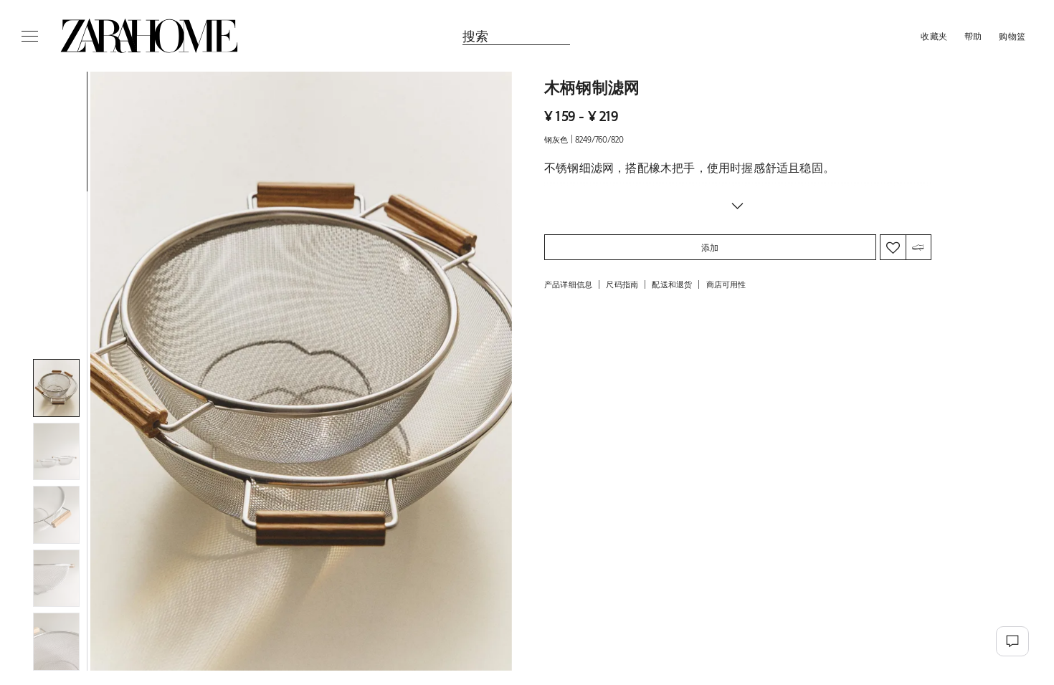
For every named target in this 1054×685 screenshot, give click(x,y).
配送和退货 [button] (672, 284)
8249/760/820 (599, 139)
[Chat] (1012, 641)
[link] (149, 36)
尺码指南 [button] (622, 284)
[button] (301, 371)
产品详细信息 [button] (568, 284)
